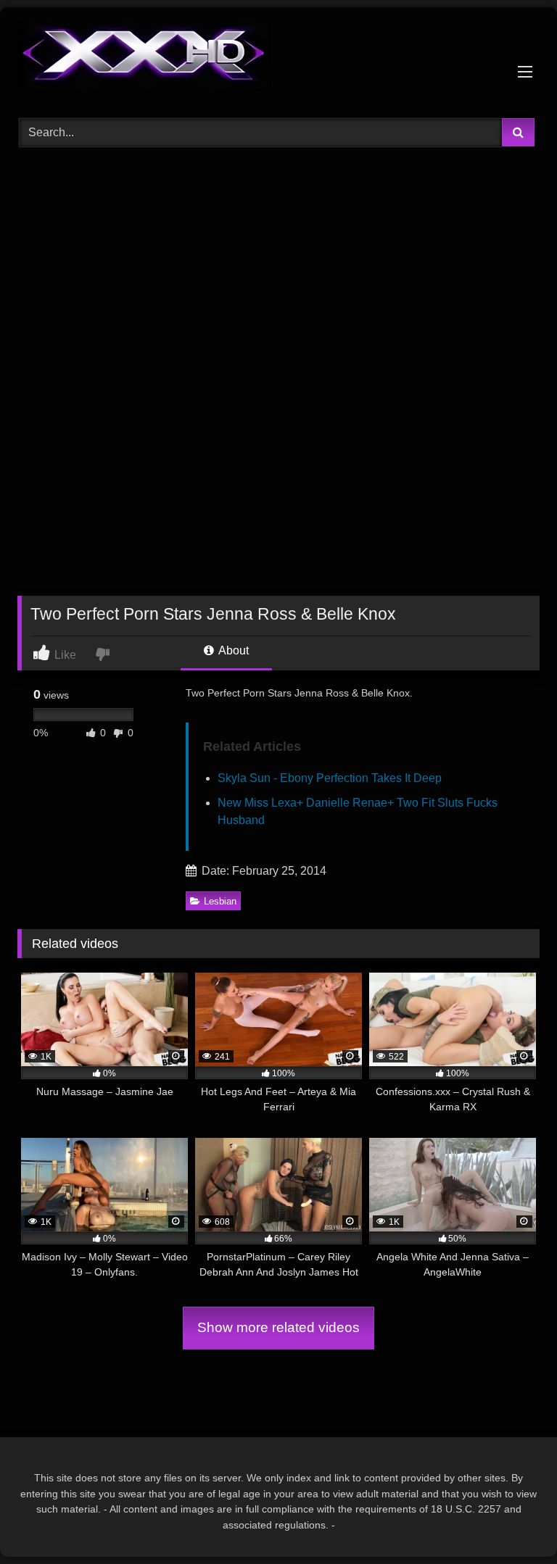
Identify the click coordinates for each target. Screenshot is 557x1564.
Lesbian (220, 901)
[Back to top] (512, 1521)
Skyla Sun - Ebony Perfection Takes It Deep (330, 778)
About (232, 650)
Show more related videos (278, 1327)
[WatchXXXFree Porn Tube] (278, 57)
